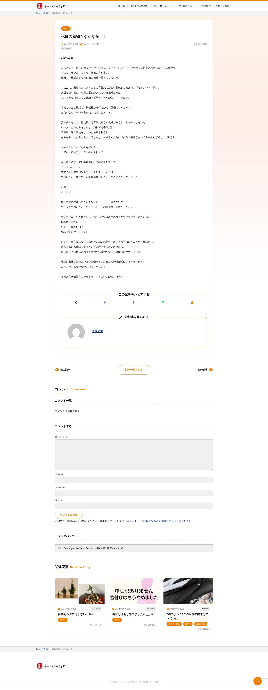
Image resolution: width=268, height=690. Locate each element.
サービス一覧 (185, 6)
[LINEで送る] (163, 302)
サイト (58, 500)
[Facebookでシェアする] (104, 302)
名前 (59, 474)
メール (60, 487)
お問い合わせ (222, 6)
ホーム (121, 6)
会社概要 (204, 6)
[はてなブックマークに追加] (133, 302)
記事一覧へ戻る (134, 369)
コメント (61, 437)
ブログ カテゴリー (162, 6)
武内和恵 (97, 331)
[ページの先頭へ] (257, 681)
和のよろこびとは (138, 6)
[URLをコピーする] (192, 302)
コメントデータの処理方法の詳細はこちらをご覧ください (159, 521)
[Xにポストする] (75, 302)
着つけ (66, 28)
